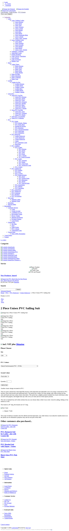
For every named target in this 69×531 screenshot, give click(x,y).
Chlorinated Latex (17, 230)
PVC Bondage (19, 128)
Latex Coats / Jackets (21, 38)
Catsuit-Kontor (8, 518)
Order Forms (15, 227)
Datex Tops (18, 69)
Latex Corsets (19, 28)
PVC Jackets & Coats (25, 165)
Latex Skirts (18, 24)
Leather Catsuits (19, 92)
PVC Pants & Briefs (21, 175)
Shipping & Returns (17, 217)
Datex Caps (15, 79)
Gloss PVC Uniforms (18, 118)
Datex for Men (16, 74)
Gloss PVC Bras (20, 105)
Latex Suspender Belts (21, 35)
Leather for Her (16, 82)
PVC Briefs (22, 181)
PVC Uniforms (16, 193)
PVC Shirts (22, 162)
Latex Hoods (15, 58)
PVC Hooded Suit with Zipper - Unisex (8, 445)
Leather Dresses (19, 84)
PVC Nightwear (16, 191)
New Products (8, 477)
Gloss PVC (11, 94)
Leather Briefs (19, 90)
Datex (9, 63)
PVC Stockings (19, 188)
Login (6, 2)
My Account (7, 503)
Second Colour (5, 373)
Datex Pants (18, 71)
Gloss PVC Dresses (20, 97)
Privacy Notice (16, 216)
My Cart (6, 501)
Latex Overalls (19, 45)
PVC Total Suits (23, 164)
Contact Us (7, 500)
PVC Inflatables (19, 133)
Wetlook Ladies (16, 199)
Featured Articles (9, 474)
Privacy (6, 489)
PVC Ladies (18, 147)
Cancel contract (5, 524)
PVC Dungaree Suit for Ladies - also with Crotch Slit (8, 434)
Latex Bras (18, 32)
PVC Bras (18, 172)
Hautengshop (8, 516)
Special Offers (12, 204)
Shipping (16, 282)
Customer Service (13, 207)
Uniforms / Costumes (18, 51)
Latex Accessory (16, 59)
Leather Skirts (19, 85)
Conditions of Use (17, 212)
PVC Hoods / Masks (21, 123)
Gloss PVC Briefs (20, 107)
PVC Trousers (23, 160)
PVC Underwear (16, 168)
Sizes (13, 225)
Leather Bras (18, 89)
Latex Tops (18, 25)
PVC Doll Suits (19, 131)
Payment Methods (9, 506)
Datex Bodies (19, 72)
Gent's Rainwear (20, 137)
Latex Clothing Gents (18, 40)
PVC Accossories (16, 196)
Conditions (7, 487)
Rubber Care (15, 61)
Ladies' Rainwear (20, 136)
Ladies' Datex (15, 64)
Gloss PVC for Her (17, 95)
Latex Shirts (18, 41)
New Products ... (16, 260)
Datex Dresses (19, 66)
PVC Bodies (18, 170)
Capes (17, 141)
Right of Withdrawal (10, 492)
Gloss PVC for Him (17, 110)
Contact (6, 237)
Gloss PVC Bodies (20, 103)
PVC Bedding (16, 194)
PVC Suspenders (20, 185)
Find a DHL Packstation (18, 234)
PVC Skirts (22, 150)
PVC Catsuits (22, 155)
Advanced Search (6, 291)
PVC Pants (22, 154)
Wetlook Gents (16, 201)
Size (2, 352)
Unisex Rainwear (20, 139)
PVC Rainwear (16, 134)
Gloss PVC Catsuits (20, 108)
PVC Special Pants (24, 183)
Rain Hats (18, 144)
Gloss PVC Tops (20, 100)
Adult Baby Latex (17, 53)
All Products (7, 479)
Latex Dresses (19, 22)
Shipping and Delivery (10, 491)
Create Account (16, 211)
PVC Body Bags (20, 124)
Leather (10, 80)
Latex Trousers (19, 27)
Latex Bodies (19, 30)
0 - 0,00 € (7, 4)
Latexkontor (15, 528)
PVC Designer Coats (21, 142)
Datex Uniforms (16, 77)
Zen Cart (28, 528)
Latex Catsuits (19, 37)
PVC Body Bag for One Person (10, 280)
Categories (7, 17)
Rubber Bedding (16, 54)
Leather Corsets (19, 87)
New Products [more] (9, 275)
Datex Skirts (18, 67)
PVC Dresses (22, 149)
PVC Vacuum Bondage (21, 129)
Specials (6, 476)
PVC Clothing (16, 146)
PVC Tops (22, 152)
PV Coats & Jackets (24, 157)
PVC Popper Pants (24, 178)
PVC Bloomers (23, 180)
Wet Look (11, 198)
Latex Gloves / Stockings (19, 56)
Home (2, 293)
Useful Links (11, 232)
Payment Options (16, 219)
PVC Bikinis (18, 186)
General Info (11, 222)
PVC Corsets (19, 173)
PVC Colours (15, 229)
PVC (9, 120)
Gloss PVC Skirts (20, 98)
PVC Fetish (15, 121)
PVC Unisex (18, 167)
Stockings (10, 203)
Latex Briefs (18, 33)
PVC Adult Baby (16, 190)
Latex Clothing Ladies (18, 20)
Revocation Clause (17, 214)
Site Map (14, 224)
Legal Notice (15, 220)
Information (7, 206)
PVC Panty (22, 177)
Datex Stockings (16, 76)
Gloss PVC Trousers (21, 102)
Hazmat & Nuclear (20, 126)
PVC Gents (18, 159)
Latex (9, 19)
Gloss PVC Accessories (18, 116)
